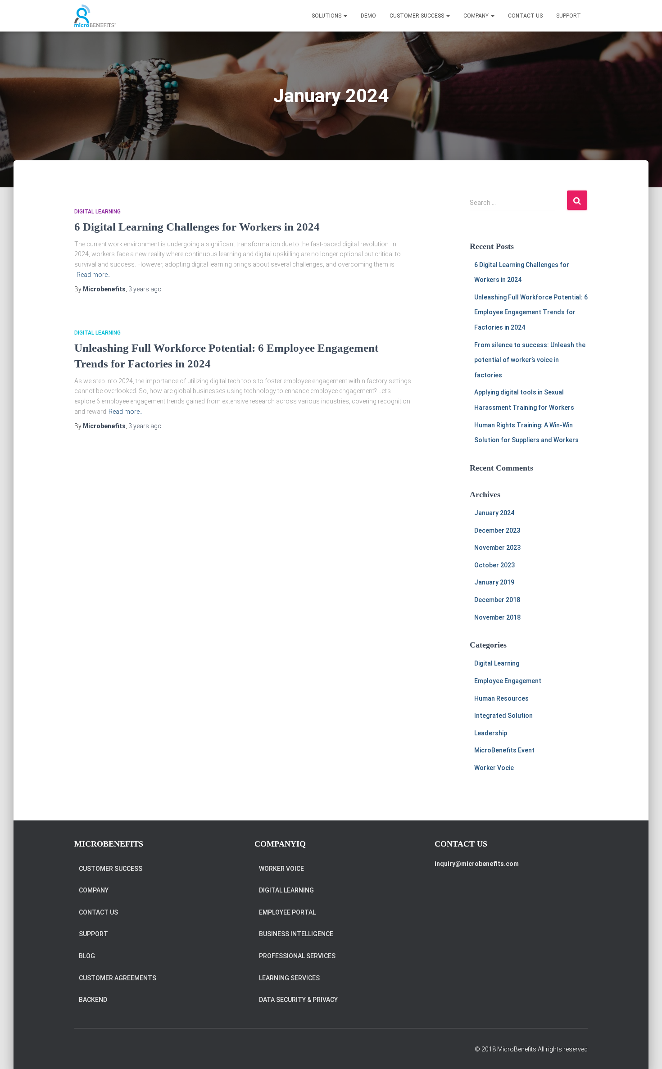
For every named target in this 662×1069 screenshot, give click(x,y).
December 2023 (497, 530)
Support (568, 16)
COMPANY (476, 16)
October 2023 (494, 565)
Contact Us (525, 16)
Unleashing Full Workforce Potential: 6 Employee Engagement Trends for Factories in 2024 (531, 312)
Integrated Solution (503, 715)
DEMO (368, 16)
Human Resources (501, 698)
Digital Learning (97, 211)
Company (94, 890)
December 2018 (497, 599)
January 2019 (494, 582)
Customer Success (417, 16)
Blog (87, 956)
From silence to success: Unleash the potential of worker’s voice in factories (529, 360)
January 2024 (494, 512)
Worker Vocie (494, 767)
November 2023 (497, 547)
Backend (93, 999)
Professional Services (297, 956)
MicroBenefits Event (504, 750)
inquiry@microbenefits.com (477, 863)
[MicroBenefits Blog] (95, 16)
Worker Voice (281, 868)
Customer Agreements (117, 978)
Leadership (490, 733)
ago (145, 289)
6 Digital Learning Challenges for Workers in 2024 (197, 227)
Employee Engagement (507, 680)
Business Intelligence (296, 934)
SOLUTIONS (327, 16)
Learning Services (289, 978)
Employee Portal (287, 912)
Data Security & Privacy (298, 999)
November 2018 (497, 617)
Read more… (94, 274)
